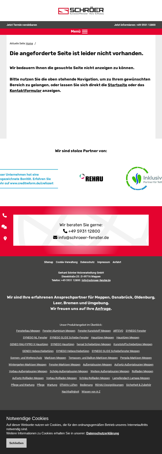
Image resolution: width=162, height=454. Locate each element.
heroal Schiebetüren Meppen (94, 344)
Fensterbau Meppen (28, 330)
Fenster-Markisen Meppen (64, 364)
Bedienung (86, 384)
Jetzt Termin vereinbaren (22, 24)
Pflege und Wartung (22, 384)
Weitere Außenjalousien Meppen (109, 371)
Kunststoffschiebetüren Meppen (132, 344)
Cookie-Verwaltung (67, 262)
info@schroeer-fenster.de (83, 237)
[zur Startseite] (81, 10)
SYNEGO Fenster (136, 330)
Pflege (41, 384)
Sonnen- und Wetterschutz (26, 357)
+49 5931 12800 (145, 24)
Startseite (117, 85)
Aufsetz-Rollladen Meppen (28, 378)
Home (29, 43)
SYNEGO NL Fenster (35, 337)
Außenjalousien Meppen (97, 364)
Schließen (16, 443)
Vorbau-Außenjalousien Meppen (28, 371)
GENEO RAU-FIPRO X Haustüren (29, 344)
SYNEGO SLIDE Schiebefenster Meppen (116, 351)
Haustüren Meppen (102, 337)
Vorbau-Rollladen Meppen (61, 378)
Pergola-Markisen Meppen (136, 357)
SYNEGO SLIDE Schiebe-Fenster (69, 337)
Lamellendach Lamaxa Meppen (131, 378)
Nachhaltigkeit (70, 391)
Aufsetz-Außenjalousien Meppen (133, 364)
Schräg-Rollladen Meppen (94, 378)
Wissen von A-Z (91, 391)
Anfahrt (117, 262)
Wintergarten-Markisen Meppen (27, 364)
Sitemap (48, 262)
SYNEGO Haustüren (62, 344)
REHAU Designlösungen (109, 384)
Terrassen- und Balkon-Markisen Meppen (93, 357)
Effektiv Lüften (68, 384)
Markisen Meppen (55, 357)
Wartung (52, 384)
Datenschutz (87, 262)
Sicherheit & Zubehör (138, 384)
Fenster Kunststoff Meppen (94, 330)
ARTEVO (118, 330)
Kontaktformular (26, 90)
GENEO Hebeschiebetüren (38, 351)
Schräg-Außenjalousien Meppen (69, 371)
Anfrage (103, 308)
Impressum (103, 262)
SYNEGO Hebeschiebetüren (72, 351)
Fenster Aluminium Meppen (59, 330)
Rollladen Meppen (142, 371)
